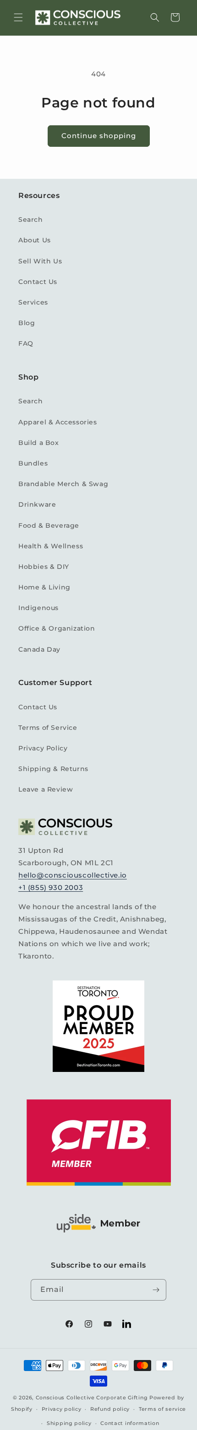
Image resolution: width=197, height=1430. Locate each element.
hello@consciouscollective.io (72, 875)
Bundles (33, 463)
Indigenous (38, 608)
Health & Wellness (50, 546)
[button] (18, 17)
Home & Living (44, 587)
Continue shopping (98, 135)
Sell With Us (40, 261)
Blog (26, 323)
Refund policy (110, 1409)
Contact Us (37, 282)
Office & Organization (56, 628)
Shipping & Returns (53, 769)
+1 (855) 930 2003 (50, 887)
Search (30, 219)
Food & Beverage (48, 525)
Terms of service (162, 1409)
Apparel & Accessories (57, 422)
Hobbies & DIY (43, 566)
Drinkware (37, 504)
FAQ (25, 343)
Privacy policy (62, 1409)
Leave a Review (45, 789)
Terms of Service (47, 727)
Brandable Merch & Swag (63, 484)
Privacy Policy (42, 748)
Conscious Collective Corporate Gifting (92, 1397)
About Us (34, 240)
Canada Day (39, 649)
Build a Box (38, 443)
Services (33, 302)
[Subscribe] (156, 1290)
